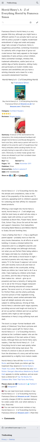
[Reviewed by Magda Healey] (20, 125)
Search (37, 3)
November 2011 (25, 164)
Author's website (19, 169)
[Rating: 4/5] (6, 114)
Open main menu (3, 3)
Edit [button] (37, 22)
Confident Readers (17, 111)
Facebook (21, 384)
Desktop (12, 439)
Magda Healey (15, 116)
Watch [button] (31, 22)
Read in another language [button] (3, 22)
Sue (24, 428)
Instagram (11, 387)
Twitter (32, 384)
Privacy (4, 439)
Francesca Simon (21, 83)
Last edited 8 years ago (13, 428)
